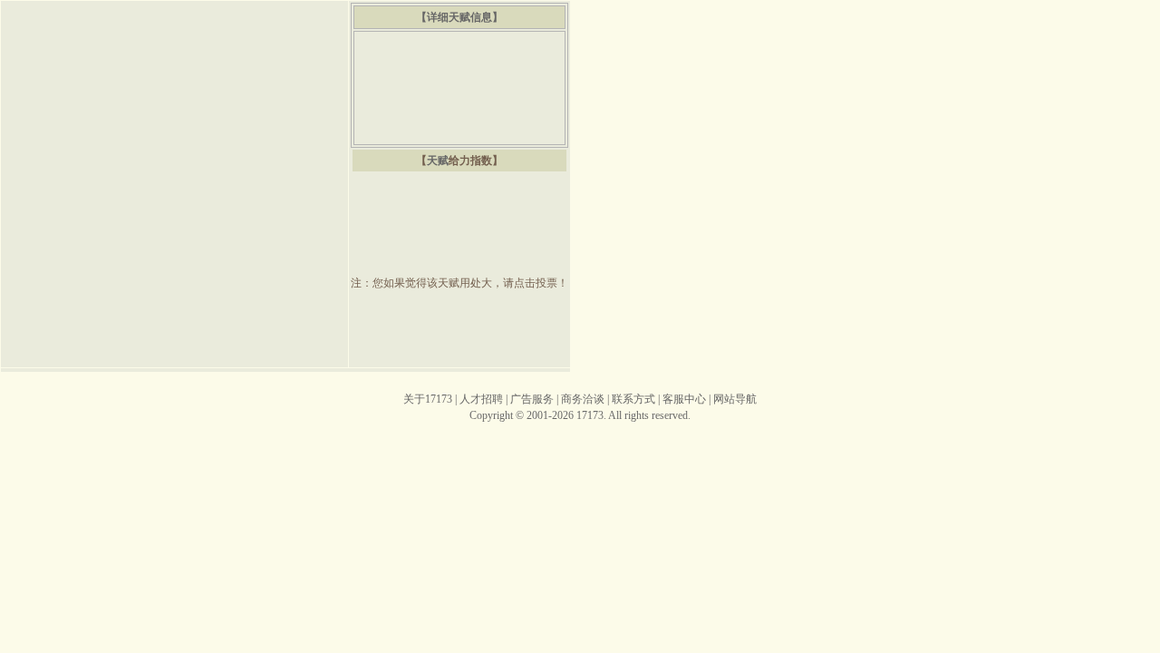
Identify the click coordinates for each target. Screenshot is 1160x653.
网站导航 (735, 399)
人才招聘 (481, 399)
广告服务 (532, 399)
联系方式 (633, 399)
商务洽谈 (582, 399)
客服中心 (684, 399)
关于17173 (427, 399)
